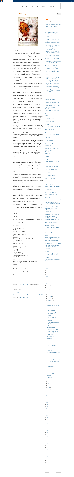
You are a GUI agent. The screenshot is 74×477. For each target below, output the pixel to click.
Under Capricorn (50, 334)
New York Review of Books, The (51, 240)
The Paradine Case (50, 340)
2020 (47, 278)
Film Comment (48, 123)
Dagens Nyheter (48, 197)
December (50, 294)
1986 (47, 441)
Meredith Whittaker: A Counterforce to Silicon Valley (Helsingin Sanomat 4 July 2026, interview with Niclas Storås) (52, 82)
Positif (46, 158)
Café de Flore (49, 338)
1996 (47, 423)
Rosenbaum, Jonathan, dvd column (52, 161)
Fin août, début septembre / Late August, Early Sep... (53, 344)
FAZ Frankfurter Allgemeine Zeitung (52, 206)
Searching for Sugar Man (52, 301)
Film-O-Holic (47, 124)
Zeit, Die (46, 260)
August (49, 379)
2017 (47, 283)
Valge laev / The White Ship (52, 354)
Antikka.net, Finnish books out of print (52, 184)
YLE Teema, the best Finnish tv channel (52, 259)
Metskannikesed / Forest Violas (53, 352)
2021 (47, 276)
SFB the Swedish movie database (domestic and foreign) (51, 167)
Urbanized (49, 315)
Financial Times (48, 211)
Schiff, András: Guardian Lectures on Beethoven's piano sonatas (52, 245)
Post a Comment (16, 292)
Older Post (41, 294)
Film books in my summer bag (53, 317)
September (50, 300)
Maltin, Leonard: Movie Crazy (51, 143)
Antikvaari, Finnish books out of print (52, 186)
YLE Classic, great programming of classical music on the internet (52, 253)
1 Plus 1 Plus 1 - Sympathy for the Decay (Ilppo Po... (53, 312)
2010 (47, 397)
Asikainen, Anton (48, 98)
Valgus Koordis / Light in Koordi (53, 357)
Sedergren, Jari (48, 163)
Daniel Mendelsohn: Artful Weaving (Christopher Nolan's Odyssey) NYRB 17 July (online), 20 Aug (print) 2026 (53, 67)
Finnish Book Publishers (50, 213)
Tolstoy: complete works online (51, 249)
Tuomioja (47, 251)
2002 (47, 412)
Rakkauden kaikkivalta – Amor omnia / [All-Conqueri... (53, 332)
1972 (47, 468)
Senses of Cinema (48, 164)
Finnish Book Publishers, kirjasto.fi (52, 214)
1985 (47, 443)
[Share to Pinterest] (38, 284)
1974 (47, 464)
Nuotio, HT (47, 151)
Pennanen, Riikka (48, 153)
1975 (47, 462)
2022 (47, 274)
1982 (47, 449)
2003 (47, 410)
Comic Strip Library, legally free (51, 196)
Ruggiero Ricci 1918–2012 (52, 303)
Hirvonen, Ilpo (48, 131)
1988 (47, 438)
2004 (47, 408)
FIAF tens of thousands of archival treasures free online (51, 120)
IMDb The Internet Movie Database (52, 134)
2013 (47, 291)
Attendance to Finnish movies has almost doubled (53, 365)
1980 (47, 453)
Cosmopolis (49, 377)
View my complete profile (51, 26)
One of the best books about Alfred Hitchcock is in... (52, 349)
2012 (47, 293)
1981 (47, 451)
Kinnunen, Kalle (48, 142)
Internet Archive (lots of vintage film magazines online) (52, 139)
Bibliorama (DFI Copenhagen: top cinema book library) (51, 100)
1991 (47, 432)
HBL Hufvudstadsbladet (49, 225)
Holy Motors (49, 325)
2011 (47, 395)
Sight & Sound (48, 172)
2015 (47, 287)
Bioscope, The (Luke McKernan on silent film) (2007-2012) (52, 103)
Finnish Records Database (50, 216)
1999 (47, 417)
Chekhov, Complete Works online (51, 194)
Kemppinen (47, 230)
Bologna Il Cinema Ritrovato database (52, 105)
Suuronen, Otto (48, 174)
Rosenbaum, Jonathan (49, 159)
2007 (47, 402)
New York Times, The (49, 241)
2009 (47, 399)
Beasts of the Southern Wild (52, 329)
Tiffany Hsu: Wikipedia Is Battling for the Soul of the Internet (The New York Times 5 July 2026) (52, 77)
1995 (47, 425)
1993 (47, 428)
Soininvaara (47, 248)
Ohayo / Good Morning (51, 373)
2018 (47, 281)
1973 (47, 466)
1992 (47, 430)
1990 (47, 434)
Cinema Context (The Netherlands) (52, 110)
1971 (47, 469)
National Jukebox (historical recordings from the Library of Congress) (52, 238)
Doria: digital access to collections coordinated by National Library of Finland (52, 204)
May (49, 385)
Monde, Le (47, 235)
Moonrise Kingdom (51, 327)
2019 (47, 280)
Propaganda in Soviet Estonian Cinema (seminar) (53, 362)
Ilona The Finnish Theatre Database (52, 227)
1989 (47, 436)
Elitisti (46, 115)
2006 (47, 404)
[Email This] (32, 284)
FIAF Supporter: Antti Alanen (55, 24)
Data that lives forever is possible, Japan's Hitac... (53, 319)
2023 (47, 272)
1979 (47, 455)
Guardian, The (48, 224)
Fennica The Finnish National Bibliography (51, 209)
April (49, 387)
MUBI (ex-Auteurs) (48, 150)
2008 (47, 400)
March (49, 389)
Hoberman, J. (47, 132)
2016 (47, 285)
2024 (47, 270)
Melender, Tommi (48, 234)
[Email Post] (31, 284)
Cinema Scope (48, 112)
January (49, 392)
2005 (47, 406)
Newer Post (15, 294)
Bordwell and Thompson (50, 107)
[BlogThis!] (34, 284)
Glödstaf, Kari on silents (49, 129)
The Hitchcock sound (51, 347)
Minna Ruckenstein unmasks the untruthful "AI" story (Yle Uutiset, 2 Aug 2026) (52, 39)
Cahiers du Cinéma (48, 108)
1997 (47, 421)
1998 (47, 419)
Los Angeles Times (48, 232)
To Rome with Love (51, 336)
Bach (46, 191)
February (49, 391)
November (50, 296)
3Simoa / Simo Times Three (52, 342)
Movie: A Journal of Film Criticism (52, 148)
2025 (47, 268)
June (49, 383)
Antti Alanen (51, 19)
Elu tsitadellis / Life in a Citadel (53, 359)
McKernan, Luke (48, 145)
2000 (47, 415)
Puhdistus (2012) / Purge (52, 356)
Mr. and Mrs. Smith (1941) (52, 368)
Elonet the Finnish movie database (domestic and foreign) (51, 117)
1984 (47, 445)
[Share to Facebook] (37, 284)
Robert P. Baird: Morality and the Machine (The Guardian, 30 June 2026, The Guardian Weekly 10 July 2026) (52, 72)
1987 (47, 440)
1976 (47, 460)
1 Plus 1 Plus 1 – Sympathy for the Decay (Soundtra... (54, 309)
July (49, 381)
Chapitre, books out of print (50, 192)
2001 (47, 413)
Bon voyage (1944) (51, 371)
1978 (47, 456)
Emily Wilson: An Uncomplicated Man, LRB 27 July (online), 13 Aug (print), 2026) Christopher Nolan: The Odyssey (53, 34)
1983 (47, 447)
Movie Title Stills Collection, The (51, 146)
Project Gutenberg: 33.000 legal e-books (53, 243)
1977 (47, 458)
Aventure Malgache (51, 370)
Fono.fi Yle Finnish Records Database (52, 217)
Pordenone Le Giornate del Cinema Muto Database (52, 155)
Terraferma (49, 375)
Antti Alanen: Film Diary (37, 6)
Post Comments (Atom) (23, 297)
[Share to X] (35, 284)
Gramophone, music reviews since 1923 (52, 222)
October (49, 298)
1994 (47, 427)
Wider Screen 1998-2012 (50, 178)
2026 (47, 266)
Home (28, 294)
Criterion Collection (49, 113)
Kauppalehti (47, 229)
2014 (47, 289)
